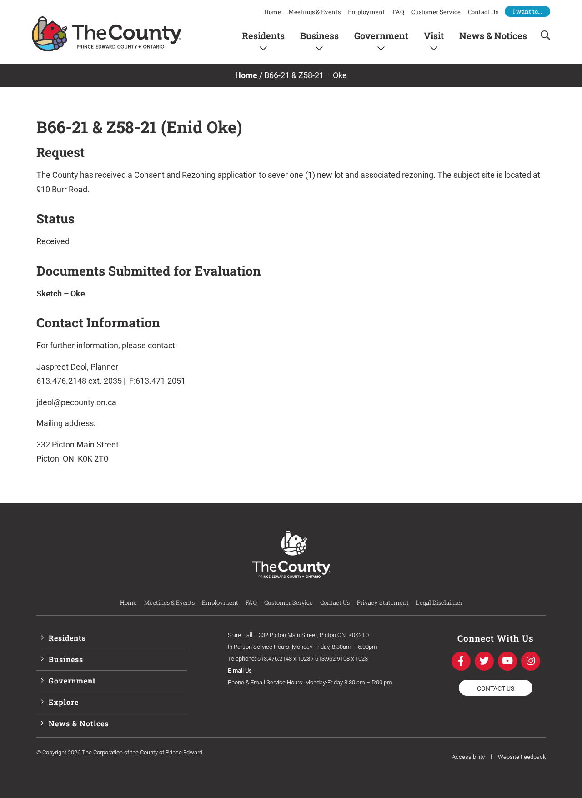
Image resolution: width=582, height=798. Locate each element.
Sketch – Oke (60, 293)
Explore (64, 702)
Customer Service (436, 12)
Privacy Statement (383, 602)
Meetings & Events (314, 12)
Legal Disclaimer (439, 602)
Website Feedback (522, 756)
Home (272, 12)
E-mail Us (240, 670)
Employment (366, 12)
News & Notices (493, 35)
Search (542, 35)
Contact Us (483, 12)
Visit (434, 35)
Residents (263, 35)
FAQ (398, 12)
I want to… (527, 11)
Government (381, 35)
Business (319, 35)
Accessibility (468, 756)
